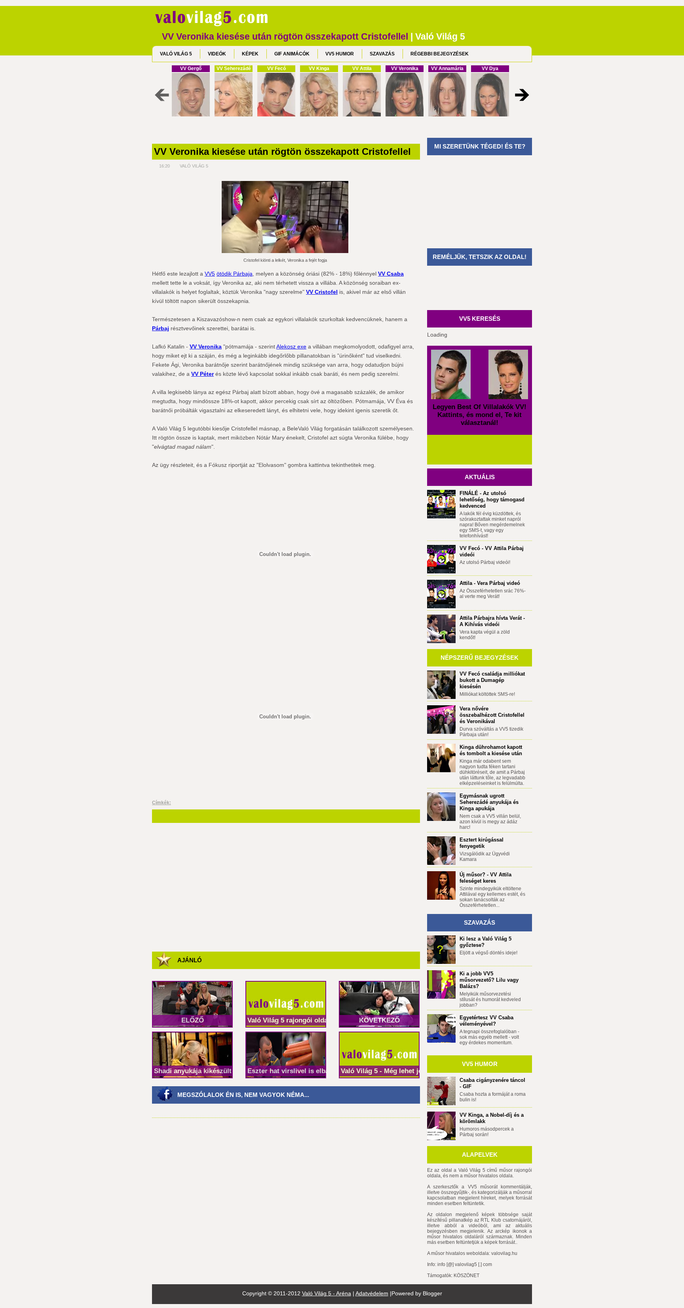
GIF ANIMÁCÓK (292, 54)
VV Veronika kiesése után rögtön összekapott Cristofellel (282, 152)
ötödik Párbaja (235, 273)
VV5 (210, 273)
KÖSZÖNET (466, 1275)
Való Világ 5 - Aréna (326, 1293)
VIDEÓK (217, 54)
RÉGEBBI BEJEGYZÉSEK (439, 54)
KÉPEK (250, 54)
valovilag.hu (504, 1253)
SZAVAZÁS (382, 54)
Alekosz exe (291, 346)
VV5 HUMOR (339, 54)
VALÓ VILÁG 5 (176, 54)
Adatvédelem (371, 1293)
